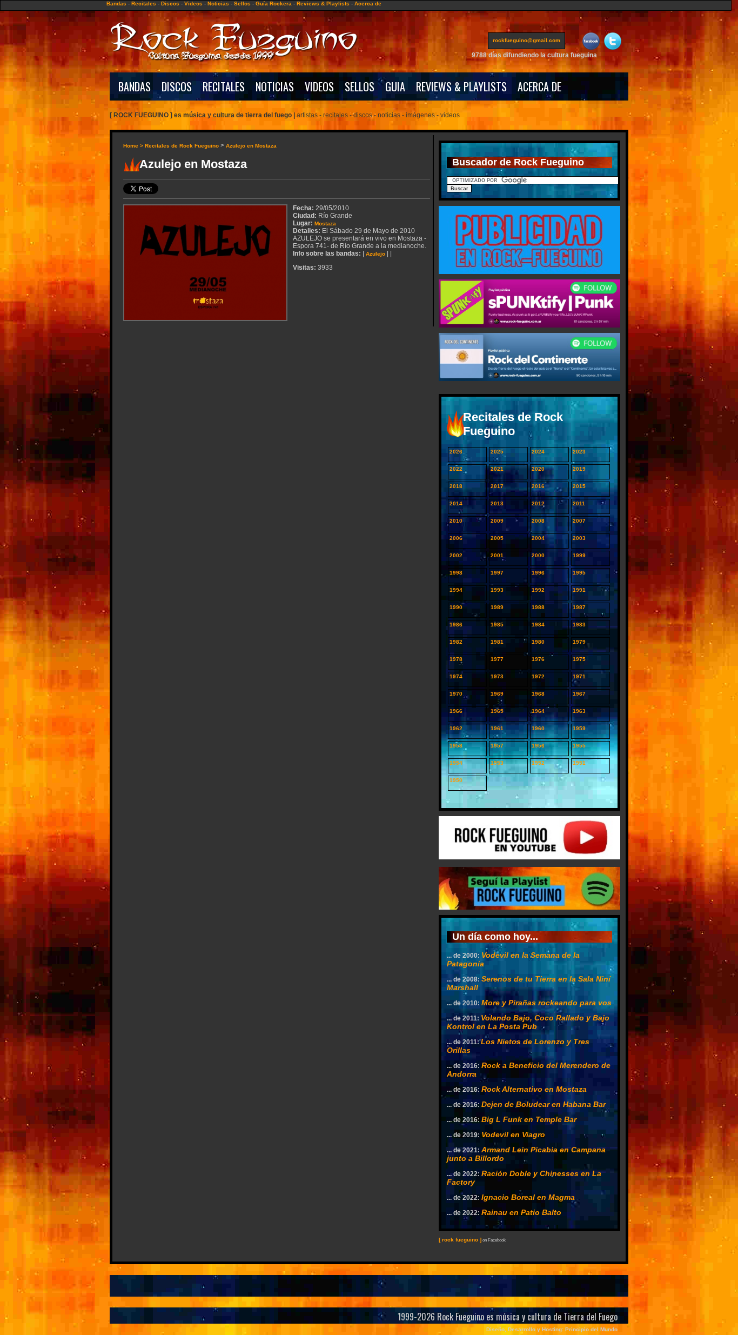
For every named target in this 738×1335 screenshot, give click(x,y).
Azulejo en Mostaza (251, 146)
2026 (455, 452)
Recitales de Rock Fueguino (182, 146)
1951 (579, 763)
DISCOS (177, 86)
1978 (455, 659)
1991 (579, 590)
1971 (579, 676)
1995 (579, 573)
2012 (538, 503)
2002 (455, 555)
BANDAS (134, 86)
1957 (497, 746)
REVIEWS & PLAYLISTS (461, 86)
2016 (538, 486)
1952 (538, 763)
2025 (497, 452)
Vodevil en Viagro (513, 1134)
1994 (455, 590)
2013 (497, 503)
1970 (455, 694)
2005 (497, 538)
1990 (455, 607)
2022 (455, 469)
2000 (538, 555)
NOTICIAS (275, 86)
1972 (538, 676)
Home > (134, 146)
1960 (538, 728)
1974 (455, 676)
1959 (579, 728)
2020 (538, 469)
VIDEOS (319, 86)
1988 (538, 607)
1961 (497, 728)
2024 (538, 452)
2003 (579, 538)
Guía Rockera (274, 3)
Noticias (218, 3)
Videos (193, 3)
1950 (455, 780)
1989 (497, 607)
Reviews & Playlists (323, 3)
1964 (538, 711)
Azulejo (375, 254)
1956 (538, 746)
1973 (497, 676)
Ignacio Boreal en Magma (528, 1197)
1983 (579, 625)
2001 (497, 555)
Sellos (242, 3)
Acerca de (367, 3)
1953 (497, 763)
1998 (455, 573)
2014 (455, 503)
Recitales (143, 3)
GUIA (395, 86)
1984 (538, 625)
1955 (579, 746)
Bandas (116, 3)
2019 (579, 469)
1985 (497, 625)
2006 (455, 538)
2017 (497, 486)
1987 (579, 607)
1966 (455, 711)
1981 (497, 642)
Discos (170, 3)
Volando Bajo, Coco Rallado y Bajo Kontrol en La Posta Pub (528, 1022)
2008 (538, 521)
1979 (579, 642)
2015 (579, 486)
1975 (579, 659)
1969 (497, 694)
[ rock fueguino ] (460, 1240)
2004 (538, 538)
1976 (538, 659)
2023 (579, 452)
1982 (455, 642)
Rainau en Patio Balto (521, 1212)
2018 (455, 486)
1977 (497, 659)
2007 (579, 521)
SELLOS (359, 86)
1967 (579, 694)
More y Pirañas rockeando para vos (546, 1002)
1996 (538, 573)
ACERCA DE (539, 86)
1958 (455, 746)
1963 (579, 711)
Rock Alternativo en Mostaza (534, 1089)
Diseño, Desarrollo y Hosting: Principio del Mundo (552, 1329)
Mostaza (325, 223)
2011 (579, 503)
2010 (455, 521)
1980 (538, 642)
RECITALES (224, 86)
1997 (497, 573)
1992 (538, 590)
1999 (579, 555)
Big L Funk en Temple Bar (528, 1119)
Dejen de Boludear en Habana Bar (543, 1104)
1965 (497, 711)
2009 (497, 521)
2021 (497, 469)
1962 (455, 728)
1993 (497, 590)
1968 (538, 694)
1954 (455, 763)
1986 (455, 625)
